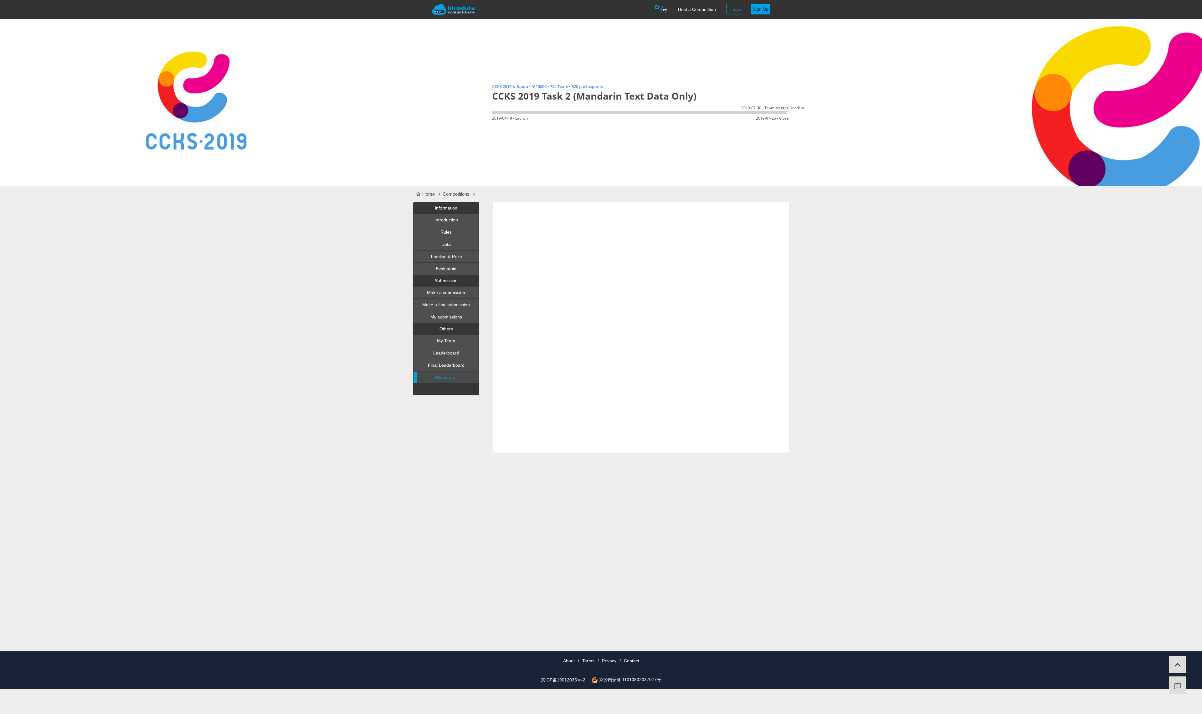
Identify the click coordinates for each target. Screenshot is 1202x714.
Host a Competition (697, 9)
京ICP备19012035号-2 (563, 679)
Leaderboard (446, 352)
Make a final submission (446, 304)
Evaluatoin (446, 268)
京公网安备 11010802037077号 (630, 679)
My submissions (446, 316)
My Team (446, 340)
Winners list (446, 377)
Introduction (446, 219)
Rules (446, 232)
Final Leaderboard (446, 365)
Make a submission (446, 292)
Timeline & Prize (446, 256)
